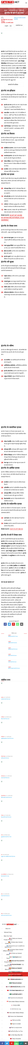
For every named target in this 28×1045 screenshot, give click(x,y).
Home (5, 10)
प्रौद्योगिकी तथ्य (19, 25)
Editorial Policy (8, 932)
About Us (8, 928)
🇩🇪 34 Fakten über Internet (15, 942)
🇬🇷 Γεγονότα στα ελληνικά (15, 998)
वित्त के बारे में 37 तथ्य (5, 876)
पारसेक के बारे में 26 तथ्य (5, 699)
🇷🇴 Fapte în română (15, 1024)
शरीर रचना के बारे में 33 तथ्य (6, 915)
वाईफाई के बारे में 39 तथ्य (12, 649)
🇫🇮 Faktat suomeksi (15, 990)
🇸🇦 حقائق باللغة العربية (15, 994)
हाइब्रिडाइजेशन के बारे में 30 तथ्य (7, 738)
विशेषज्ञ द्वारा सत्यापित (18, 17)
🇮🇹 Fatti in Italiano (15, 972)
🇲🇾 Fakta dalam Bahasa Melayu (15, 1012)
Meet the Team (8, 936)
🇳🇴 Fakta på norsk (15, 986)
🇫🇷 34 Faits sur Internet (15, 953)
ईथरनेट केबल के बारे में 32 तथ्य (14, 668)
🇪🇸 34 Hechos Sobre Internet (15, 949)
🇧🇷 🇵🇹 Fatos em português (15, 975)
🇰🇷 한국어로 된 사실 (15, 1009)
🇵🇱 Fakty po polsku (15, 1020)
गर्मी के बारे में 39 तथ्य (5, 758)
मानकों (13, 602)
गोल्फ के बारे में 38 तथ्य (5, 895)
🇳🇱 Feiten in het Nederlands (15, 1016)
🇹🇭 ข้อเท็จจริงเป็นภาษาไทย (15, 1031)
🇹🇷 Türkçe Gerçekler (15, 1038)
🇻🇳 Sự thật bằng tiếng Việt (15, 1035)
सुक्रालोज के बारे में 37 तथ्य (6, 836)
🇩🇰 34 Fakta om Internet (15, 938)
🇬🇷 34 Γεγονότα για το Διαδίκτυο (15, 946)
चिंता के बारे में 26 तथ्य (5, 718)
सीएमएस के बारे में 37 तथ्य (13, 636)
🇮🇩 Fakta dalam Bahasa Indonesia (15, 1001)
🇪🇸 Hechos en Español (15, 968)
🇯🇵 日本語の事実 (15, 1005)
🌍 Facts (15, 957)
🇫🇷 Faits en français (15, 964)
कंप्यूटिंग (21, 10)
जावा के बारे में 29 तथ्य (12, 662)
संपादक (11, 605)
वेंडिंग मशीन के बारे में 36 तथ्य (6, 797)
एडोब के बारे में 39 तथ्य (12, 655)
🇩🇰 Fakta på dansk (15, 979)
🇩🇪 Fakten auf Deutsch (15, 960)
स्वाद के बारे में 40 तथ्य (5, 777)
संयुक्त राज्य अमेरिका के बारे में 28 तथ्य (8, 856)
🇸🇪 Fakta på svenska (15, 983)
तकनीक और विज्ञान (13, 10)
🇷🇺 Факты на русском (15, 1027)
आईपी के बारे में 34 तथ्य (12, 642)
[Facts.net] (10, 2)
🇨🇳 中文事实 (15, 1042)
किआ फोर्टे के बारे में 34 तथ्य (6, 817)
